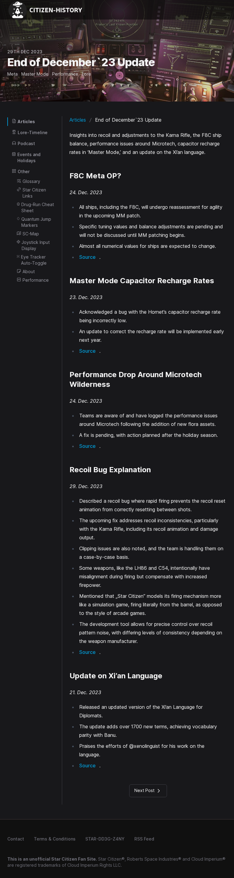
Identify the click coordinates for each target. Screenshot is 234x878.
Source (87, 257)
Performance (36, 280)
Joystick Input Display (36, 245)
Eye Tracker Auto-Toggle (34, 260)
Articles (26, 121)
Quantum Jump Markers (36, 222)
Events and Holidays (29, 157)
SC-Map (31, 233)
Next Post (145, 790)
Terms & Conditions (55, 838)
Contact (15, 838)
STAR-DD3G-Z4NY (105, 838)
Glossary (31, 181)
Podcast (26, 143)
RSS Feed (144, 838)
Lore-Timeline (33, 132)
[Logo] (47, 10)
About (29, 271)
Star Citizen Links (34, 192)
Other (24, 171)
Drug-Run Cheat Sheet (37, 207)
